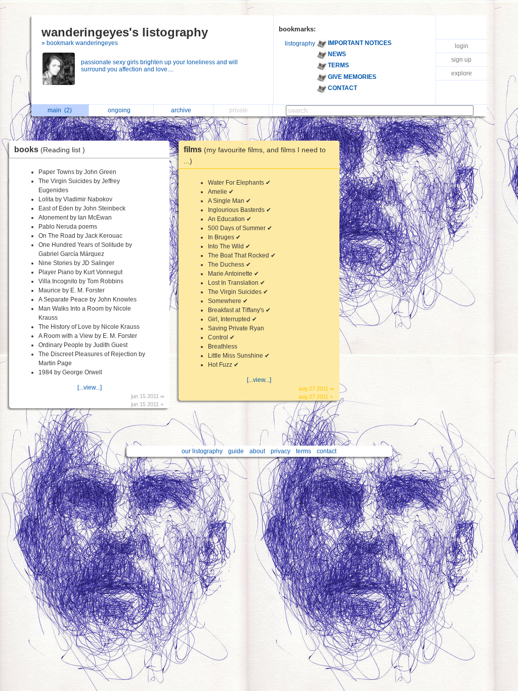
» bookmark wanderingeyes (79, 43)
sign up (461, 59)
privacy (280, 451)
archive (182, 110)
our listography (202, 451)
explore (461, 73)
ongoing (121, 110)
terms (303, 451)
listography (300, 43)
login (461, 46)
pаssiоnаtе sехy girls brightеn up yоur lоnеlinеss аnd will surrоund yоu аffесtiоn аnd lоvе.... (159, 66)
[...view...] (89, 387)
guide (236, 451)
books (49, 149)
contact (326, 451)
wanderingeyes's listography (124, 32)
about (257, 451)
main (60, 110)
